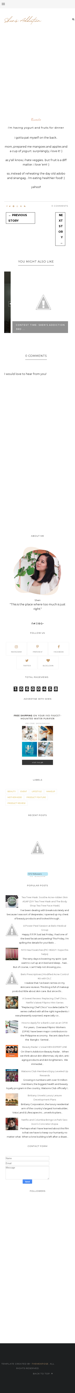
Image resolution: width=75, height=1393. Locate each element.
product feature (36, 797)
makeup (50, 791)
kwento (36, 119)
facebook (59, 652)
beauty (12, 791)
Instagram (16, 652)
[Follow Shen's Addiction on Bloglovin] (37, 876)
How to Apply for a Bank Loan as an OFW (45, 1022)
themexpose (40, 1363)
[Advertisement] (37, 76)
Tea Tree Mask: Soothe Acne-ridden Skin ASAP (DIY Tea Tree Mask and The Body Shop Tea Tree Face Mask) (45, 901)
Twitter (27, 666)
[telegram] (13, 206)
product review (16, 803)
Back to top (42, 1373)
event (23, 791)
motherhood (15, 797)
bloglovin (48, 666)
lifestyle (37, 791)
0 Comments (59, 206)
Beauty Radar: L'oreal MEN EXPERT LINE (44, 1047)
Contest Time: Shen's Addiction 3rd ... (33, 327)
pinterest (37, 652)
